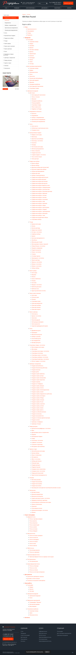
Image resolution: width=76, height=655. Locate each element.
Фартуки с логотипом (37, 284)
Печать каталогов (34, 537)
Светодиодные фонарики (37, 322)
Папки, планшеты (36, 150)
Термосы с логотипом (37, 262)
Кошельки (34, 142)
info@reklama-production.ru (10, 642)
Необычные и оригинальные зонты (40, 128)
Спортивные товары (34, 88)
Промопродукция (36, 320)
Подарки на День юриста (37, 409)
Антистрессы (35, 314)
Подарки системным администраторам (41, 417)
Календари (32, 57)
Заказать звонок (57, 4)
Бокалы (33, 226)
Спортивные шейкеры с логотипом (40, 357)
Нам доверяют (30, 31)
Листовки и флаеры (34, 49)
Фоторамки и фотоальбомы (38, 446)
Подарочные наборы (8, 38)
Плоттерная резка (31, 559)
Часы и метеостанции (37, 156)
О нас (6, 7)
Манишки (32, 82)
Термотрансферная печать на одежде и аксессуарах (42, 556)
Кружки (33, 236)
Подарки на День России (37, 401)
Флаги (31, 74)
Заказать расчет (68, 3)
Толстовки (34, 282)
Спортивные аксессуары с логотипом (40, 351)
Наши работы (57, 7)
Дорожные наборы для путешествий (40, 167)
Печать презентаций (34, 525)
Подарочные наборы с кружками (39, 203)
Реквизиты (29, 35)
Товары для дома (8, 60)
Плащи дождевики (36, 103)
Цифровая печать (31, 517)
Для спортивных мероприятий (34, 66)
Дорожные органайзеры (37, 138)
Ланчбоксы (34, 240)
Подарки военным (36, 369)
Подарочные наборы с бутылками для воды (42, 191)
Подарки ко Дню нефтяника (38, 373)
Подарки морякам (36, 381)
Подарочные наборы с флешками (39, 213)
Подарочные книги (36, 152)
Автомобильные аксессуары (38, 451)
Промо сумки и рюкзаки (9, 46)
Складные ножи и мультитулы (38, 469)
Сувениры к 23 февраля (37, 421)
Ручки (5, 51)
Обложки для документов (38, 148)
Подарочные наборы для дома (39, 179)
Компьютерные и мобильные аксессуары (41, 502)
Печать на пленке (34, 570)
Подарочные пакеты (36, 485)
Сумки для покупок (36, 309)
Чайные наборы (35, 268)
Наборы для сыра (36, 173)
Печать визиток (33, 521)
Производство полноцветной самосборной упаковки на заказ (46, 487)
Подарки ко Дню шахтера (38, 375)
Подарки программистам (38, 415)
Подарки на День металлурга (38, 395)
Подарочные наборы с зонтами (39, 195)
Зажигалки (34, 318)
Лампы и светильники (37, 504)
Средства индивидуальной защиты (40, 326)
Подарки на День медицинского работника (42, 393)
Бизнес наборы (35, 163)
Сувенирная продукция (32, 91)
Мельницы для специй (37, 242)
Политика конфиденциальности (8, 652)
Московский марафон (35, 604)
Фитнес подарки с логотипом (38, 361)
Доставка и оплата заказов (33, 578)
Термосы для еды (36, 260)
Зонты (5, 32)
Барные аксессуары (36, 224)
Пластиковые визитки (35, 550)
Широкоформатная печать (33, 564)
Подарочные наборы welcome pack (40, 177)
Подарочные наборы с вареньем (39, 193)
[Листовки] (11, 81)
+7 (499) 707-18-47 (56, 2)
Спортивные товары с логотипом (8, 54)
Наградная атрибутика (35, 84)
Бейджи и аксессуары (37, 134)
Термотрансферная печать (33, 554)
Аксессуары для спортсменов (36, 86)
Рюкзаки (34, 299)
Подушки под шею (36, 467)
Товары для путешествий (37, 473)
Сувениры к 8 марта (36, 423)
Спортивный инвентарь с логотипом (40, 359)
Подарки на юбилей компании (39, 411)
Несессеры (34, 295)
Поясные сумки (35, 297)
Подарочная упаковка (37, 481)
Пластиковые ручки (36, 338)
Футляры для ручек (36, 342)
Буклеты (31, 51)
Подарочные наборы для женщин (40, 181)
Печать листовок (33, 529)
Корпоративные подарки (9, 35)
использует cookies (33, 651)
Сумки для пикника (36, 307)
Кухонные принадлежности (38, 238)
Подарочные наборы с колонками (40, 199)
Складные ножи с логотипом (38, 471)
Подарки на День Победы (38, 397)
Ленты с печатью (36, 97)
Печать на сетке (33, 568)
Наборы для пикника (36, 461)
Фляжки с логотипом (36, 264)
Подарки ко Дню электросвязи (39, 377)
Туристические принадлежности (39, 475)
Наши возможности (31, 29)
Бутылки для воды (36, 228)
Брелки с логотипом (36, 316)
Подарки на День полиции (38, 399)
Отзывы (29, 33)
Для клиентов (44, 7)
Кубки (31, 613)
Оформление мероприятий (33, 600)
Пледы (33, 438)
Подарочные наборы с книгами (39, 197)
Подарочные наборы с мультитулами (40, 207)
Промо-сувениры (8, 48)
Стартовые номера (34, 41)
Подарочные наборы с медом (39, 205)
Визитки (31, 47)
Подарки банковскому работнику (39, 367)
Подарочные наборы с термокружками (41, 211)
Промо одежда (7, 43)
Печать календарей (34, 539)
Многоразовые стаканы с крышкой (40, 244)
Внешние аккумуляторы (37, 494)
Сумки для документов (37, 303)
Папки (31, 61)
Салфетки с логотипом (37, 442)
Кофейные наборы (36, 234)
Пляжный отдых (35, 463)
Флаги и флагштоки (36, 107)
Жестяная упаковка (36, 479)
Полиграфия (30, 39)
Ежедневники (8, 22)
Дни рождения (33, 606)
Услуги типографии (30, 7)
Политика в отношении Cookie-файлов (36, 580)
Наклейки (32, 45)
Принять (47, 651)
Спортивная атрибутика (32, 609)
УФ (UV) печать (42, 635)
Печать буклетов (33, 523)
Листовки (32, 591)
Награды (34, 144)
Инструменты (35, 457)
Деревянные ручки (36, 330)
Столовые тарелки (36, 256)
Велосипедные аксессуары (38, 347)
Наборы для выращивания (38, 171)
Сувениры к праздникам (9, 57)
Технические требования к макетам (35, 576)
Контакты (69, 7)
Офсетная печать (31, 533)
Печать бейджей (33, 531)
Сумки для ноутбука (36, 305)
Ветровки (34, 274)
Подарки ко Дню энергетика (38, 379)
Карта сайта (17, 652)
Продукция (16, 7)
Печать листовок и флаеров (36, 535)
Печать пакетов (33, 545)
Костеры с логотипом (37, 232)
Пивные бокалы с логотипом (38, 246)
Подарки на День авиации (38, 385)
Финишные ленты (34, 72)
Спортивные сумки (36, 301)
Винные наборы (35, 165)
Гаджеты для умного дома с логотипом (41, 498)
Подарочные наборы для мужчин (39, 183)
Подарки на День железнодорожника (40, 389)
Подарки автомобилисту (37, 365)
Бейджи (31, 43)
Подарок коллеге (36, 419)
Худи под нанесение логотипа (39, 290)
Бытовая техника (36, 492)
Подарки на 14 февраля (37, 383)
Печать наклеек (33, 527)
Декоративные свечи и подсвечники (40, 432)
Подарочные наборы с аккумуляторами (41, 187)
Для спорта (6, 15)
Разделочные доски (36, 250)
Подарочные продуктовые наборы (40, 217)
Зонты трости (35, 126)
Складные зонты (35, 130)
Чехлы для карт (35, 158)
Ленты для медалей (34, 80)
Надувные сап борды (37, 109)
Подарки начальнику (37, 413)
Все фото (5, 89)
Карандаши (34, 332)
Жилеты (33, 276)
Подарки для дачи (36, 465)
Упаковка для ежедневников (11, 30)
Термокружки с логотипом (38, 258)
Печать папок (33, 543)
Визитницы (34, 136)
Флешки (34, 512)
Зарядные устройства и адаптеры (39, 500)
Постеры (32, 63)
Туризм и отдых (7, 62)
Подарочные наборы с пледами (39, 209)
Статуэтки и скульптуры (37, 444)
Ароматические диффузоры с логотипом (41, 428)
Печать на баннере (34, 566)
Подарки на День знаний (37, 391)
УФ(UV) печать (30, 548)
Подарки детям (35, 371)
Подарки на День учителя (38, 405)
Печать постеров (33, 541)
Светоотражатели (36, 324)
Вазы (33, 430)
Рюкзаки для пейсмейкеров (36, 78)
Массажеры (34, 349)
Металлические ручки (37, 334)
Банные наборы (35, 453)
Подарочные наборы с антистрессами (41, 189)
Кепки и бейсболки (36, 278)
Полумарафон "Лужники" (35, 602)
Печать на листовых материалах (37, 572)
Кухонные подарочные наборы (39, 169)
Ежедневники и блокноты (10, 17)
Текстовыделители (36, 340)
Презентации (33, 53)
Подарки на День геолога (38, 387)
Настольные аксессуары (37, 146)
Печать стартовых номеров (36, 519)
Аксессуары (34, 272)
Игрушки (34, 434)
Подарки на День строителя (38, 403)
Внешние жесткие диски (37, 496)
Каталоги (32, 55)
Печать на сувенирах (34, 552)
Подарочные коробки (37, 483)
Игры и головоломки (36, 455)
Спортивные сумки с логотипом (39, 355)
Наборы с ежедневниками (10, 25)
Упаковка (6, 65)
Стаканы (34, 254)
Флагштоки (32, 76)
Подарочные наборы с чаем (38, 215)
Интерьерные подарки (37, 436)
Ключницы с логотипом (37, 140)
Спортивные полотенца (37, 353)
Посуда (5, 40)
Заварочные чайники (37, 230)
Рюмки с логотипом (36, 252)
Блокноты (7, 20)
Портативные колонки (37, 508)
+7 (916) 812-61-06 (8, 636)
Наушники (34, 506)
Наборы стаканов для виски (38, 175)
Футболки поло (35, 288)
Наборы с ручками (36, 336)
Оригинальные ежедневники (11, 27)
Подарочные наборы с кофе (38, 201)
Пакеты (31, 59)
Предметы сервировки (37, 248)
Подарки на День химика (37, 407)
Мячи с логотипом (36, 459)
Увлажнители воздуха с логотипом (40, 510)
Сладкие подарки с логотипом (39, 154)
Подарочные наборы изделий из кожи (41, 185)
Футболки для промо (36, 286)
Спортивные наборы (36, 219)
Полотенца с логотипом (37, 440)
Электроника (7, 68)
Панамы (34, 280)
